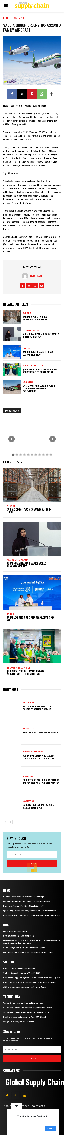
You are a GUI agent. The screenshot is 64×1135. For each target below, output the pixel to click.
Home (6, 17)
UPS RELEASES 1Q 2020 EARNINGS (18, 936)
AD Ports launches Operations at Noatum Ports (24, 987)
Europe (26, 313)
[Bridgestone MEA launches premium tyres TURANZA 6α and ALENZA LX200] (12, 780)
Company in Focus (32, 331)
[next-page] (11, 822)
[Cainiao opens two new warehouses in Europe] (12, 317)
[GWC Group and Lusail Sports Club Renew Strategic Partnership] (12, 387)
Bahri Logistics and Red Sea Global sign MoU (37, 353)
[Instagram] (29, 285)
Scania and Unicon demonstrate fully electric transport (27, 1008)
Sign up (32, 1058)
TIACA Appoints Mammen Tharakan (40, 732)
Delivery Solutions (33, 366)
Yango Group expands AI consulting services (23, 1003)
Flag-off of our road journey (15, 931)
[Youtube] (41, 285)
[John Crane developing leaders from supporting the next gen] (12, 755)
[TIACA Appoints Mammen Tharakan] (12, 731)
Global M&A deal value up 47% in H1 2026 (21, 973)
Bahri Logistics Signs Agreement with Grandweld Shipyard (29, 982)
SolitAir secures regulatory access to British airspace (37, 708)
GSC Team (36, 276)
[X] (22, 94)
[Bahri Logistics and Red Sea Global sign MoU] (12, 352)
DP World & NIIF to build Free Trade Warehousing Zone (28, 952)
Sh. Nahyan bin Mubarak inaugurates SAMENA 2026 (26, 1012)
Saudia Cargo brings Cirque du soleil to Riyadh (24, 948)
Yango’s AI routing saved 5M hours (18, 1022)
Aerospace (29, 729)
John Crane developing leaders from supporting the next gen (38, 757)
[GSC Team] (26, 276)
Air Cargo (19, 17)
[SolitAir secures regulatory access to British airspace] (12, 706)
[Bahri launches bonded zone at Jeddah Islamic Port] (12, 805)
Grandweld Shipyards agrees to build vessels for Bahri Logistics (32, 978)
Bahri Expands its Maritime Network (19, 968)
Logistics (27, 382)
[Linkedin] (24, 1095)
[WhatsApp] (42, 94)
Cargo (26, 348)
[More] (52, 94)
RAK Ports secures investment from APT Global (24, 1017)
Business (28, 776)
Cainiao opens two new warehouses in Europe (35, 318)
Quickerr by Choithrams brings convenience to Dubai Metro (39, 371)
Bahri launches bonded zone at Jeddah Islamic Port (39, 806)
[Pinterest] (32, 94)
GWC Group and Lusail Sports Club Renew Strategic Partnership (38, 388)
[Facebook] (12, 94)
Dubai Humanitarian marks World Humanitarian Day (40, 335)
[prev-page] (5, 822)
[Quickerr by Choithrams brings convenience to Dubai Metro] (12, 369)
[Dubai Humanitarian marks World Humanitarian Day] (12, 334)
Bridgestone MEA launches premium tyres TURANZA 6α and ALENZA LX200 (41, 781)
